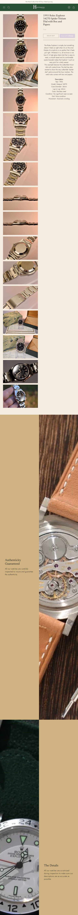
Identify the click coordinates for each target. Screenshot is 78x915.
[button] (8, 7)
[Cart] (73, 7)
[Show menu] (4, 7)
